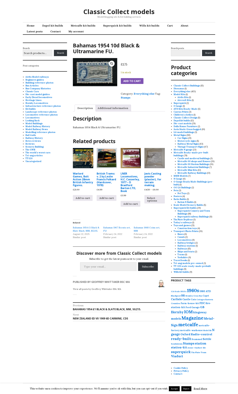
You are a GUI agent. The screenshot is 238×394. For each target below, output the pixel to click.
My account (76, 31)
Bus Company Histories (38, 88)
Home (30, 25)
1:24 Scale (175, 291)
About (184, 25)
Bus (200, 296)
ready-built (181, 339)
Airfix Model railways (37, 77)
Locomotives (32, 117)
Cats (193, 299)
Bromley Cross (192, 296)
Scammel (197, 339)
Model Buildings (34, 123)
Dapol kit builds (52, 25)
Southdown (176, 344)
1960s (193, 290)
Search (26, 48)
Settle (207, 339)
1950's (183, 291)
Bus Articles (32, 85)
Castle (186, 299)
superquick (181, 352)
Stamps (125, 97)
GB (202, 307)
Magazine (192, 318)
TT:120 (29, 158)
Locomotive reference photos (41, 114)
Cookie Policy (181, 368)
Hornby (177, 312)
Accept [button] (174, 388)
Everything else (144, 93)
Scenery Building (34, 146)
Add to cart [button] (82, 198)
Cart (170, 25)
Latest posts (35, 31)
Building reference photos (39, 82)
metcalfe (188, 325)
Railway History (34, 138)
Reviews (29, 143)
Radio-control (201, 334)
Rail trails (30, 135)
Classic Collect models (119, 11)
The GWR (30, 149)
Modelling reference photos (40, 132)
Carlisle (176, 299)
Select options (152, 199)
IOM (188, 311)
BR (183, 295)
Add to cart (132, 81)
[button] (112, 63)
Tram (203, 352)
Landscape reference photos (41, 111)
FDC (202, 303)
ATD (208, 291)
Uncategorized (33, 161)
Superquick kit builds (117, 25)
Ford (188, 307)
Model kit (207, 330)
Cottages (201, 299)
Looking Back (32, 120)
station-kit (179, 347)
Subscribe (148, 266)
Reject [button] (186, 388)
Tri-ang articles (34, 155)
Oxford (185, 334)
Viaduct (177, 356)
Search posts (177, 48)
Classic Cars (32, 91)
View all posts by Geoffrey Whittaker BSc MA (97, 289)
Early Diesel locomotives (38, 97)
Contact (55, 31)
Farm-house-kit (190, 303)
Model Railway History (37, 126)
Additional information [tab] (112, 108)
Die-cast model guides (37, 94)
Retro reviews (33, 141)
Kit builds (30, 109)
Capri (206, 295)
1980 (202, 291)
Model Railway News (36, 129)
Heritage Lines (33, 100)
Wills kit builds (149, 25)
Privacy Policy (181, 371)
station (200, 343)
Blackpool (176, 296)
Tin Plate (195, 352)
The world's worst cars (37, 152)
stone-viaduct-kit (196, 347)
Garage (195, 307)
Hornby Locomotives (36, 103)
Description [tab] (85, 108)
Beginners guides (34, 79)
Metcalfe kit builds (83, 25)
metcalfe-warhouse (191, 330)
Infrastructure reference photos (43, 106)
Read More (200, 388)
